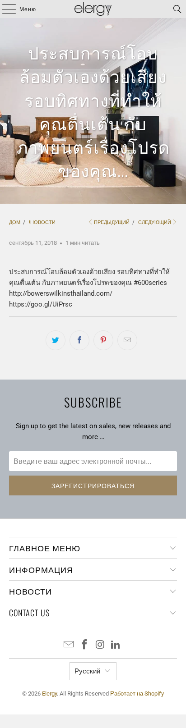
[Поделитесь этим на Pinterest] (103, 340)
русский (87, 671)
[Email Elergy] (69, 645)
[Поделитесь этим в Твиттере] (55, 340)
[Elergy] (93, 9)
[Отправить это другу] (127, 340)
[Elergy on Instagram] (100, 645)
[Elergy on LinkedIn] (116, 645)
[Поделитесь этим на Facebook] (79, 340)
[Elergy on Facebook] (85, 645)
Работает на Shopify (137, 693)
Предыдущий (112, 222)
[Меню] (4, 9)
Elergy (49, 693)
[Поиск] (177, 9)
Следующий (154, 222)
